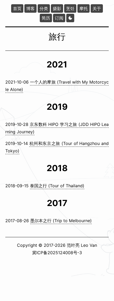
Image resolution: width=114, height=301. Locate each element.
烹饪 (70, 8)
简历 (46, 18)
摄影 (57, 8)
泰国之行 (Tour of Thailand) (57, 185)
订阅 (59, 18)
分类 (44, 8)
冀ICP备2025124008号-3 (57, 252)
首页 (17, 8)
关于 (97, 8)
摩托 (83, 8)
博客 (30, 8)
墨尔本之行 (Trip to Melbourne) (61, 220)
